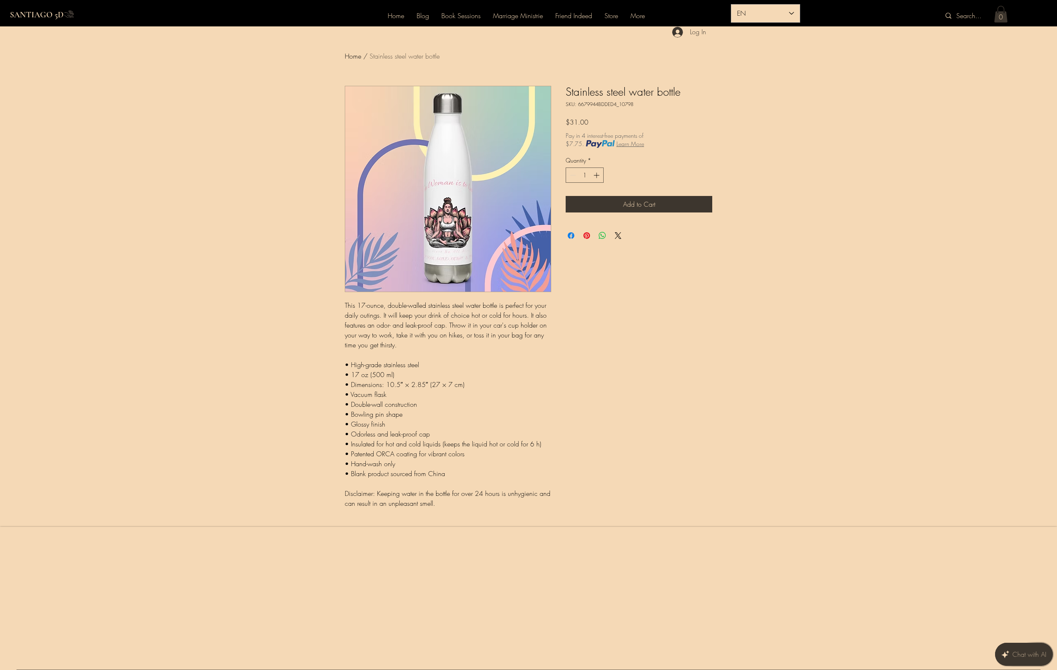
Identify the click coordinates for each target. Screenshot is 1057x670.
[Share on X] (618, 236)
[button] (1001, 14)
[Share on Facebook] (571, 236)
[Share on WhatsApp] (602, 236)
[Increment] (597, 175)
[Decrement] (572, 175)
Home (353, 56)
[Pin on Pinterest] (587, 236)
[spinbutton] (584, 175)
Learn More (630, 144)
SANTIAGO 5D (37, 15)
